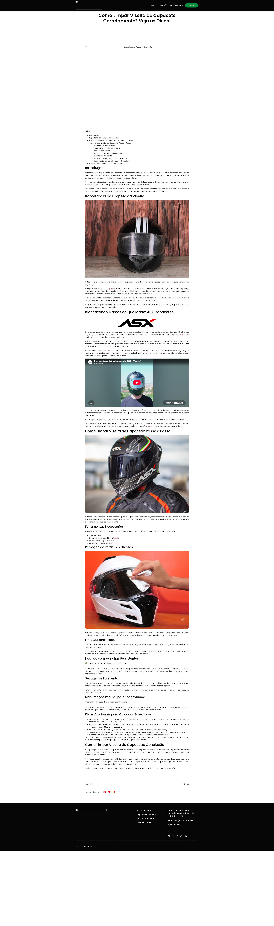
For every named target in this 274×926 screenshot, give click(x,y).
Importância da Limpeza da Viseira (103, 138)
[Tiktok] (173, 836)
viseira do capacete (106, 288)
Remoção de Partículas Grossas (107, 148)
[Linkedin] (169, 836)
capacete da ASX (106, 350)
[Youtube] (186, 836)
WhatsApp (153, 426)
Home (152, 5)
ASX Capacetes (182, 334)
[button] (104, 792)
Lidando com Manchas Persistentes (108, 153)
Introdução (94, 135)
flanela (116, 538)
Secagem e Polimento (103, 156)
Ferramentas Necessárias (104, 145)
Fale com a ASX (176, 5)
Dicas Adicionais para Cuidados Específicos (112, 161)
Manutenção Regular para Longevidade (110, 158)
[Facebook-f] (177, 836)
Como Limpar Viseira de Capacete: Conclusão (108, 163)
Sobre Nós (162, 5)
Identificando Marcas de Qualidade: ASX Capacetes (111, 140)
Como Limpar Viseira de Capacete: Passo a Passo (110, 143)
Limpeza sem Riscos (102, 150)
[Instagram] (181, 836)
